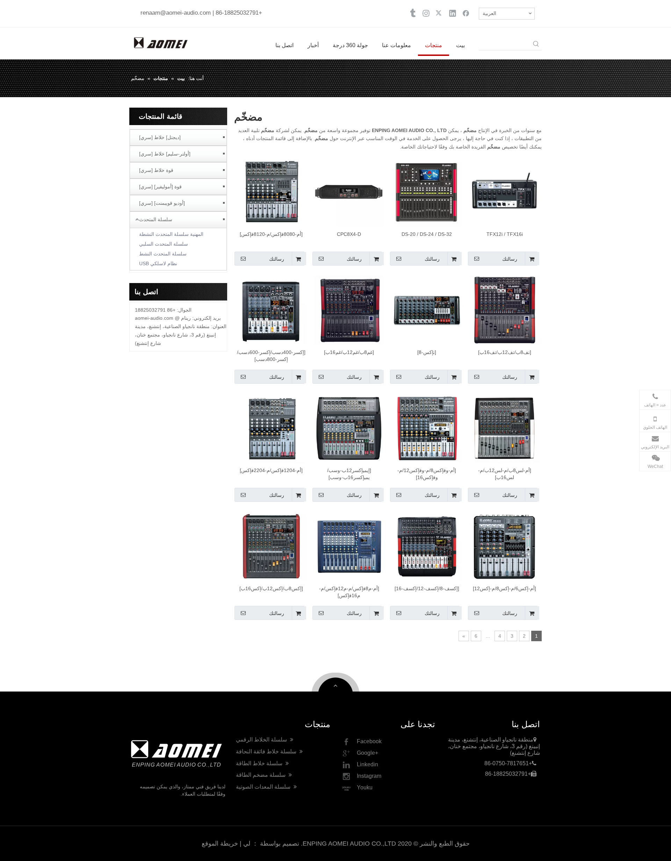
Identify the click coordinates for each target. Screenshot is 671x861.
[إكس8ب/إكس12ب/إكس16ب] (271, 588)
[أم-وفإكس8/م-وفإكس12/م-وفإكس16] (426, 474)
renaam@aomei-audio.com (175, 12)
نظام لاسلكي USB (158, 263)
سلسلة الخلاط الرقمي (262, 740)
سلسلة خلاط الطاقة (260, 763)
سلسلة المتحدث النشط (163, 253)
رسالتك (509, 259)
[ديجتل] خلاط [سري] (160, 137)
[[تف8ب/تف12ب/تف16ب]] (504, 309)
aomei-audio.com (154, 318)
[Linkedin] (452, 13)
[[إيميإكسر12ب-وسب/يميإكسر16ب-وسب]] (349, 427)
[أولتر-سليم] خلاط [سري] (164, 154)
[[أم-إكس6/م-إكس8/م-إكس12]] (504, 546)
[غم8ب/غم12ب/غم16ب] (349, 352)
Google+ (367, 753)
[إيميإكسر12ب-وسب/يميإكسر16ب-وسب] (349, 474)
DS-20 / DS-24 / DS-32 (427, 234)
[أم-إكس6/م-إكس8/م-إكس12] (504, 588)
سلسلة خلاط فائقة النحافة (267, 751)
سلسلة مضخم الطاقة (261, 775)
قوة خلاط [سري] (156, 170)
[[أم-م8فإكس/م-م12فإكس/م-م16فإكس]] (349, 546)
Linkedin (367, 764)
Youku (365, 787)
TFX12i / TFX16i (504, 234)
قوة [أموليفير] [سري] (160, 186)
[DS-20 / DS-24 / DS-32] (427, 191)
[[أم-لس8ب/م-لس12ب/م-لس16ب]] (504, 427)
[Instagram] (426, 13)
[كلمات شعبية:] (536, 44)
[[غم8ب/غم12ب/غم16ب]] (349, 309)
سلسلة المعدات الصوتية (264, 787)
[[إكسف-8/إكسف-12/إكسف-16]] (427, 546)
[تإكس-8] (426, 352)
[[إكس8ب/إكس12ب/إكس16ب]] (271, 546)
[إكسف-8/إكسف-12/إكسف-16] (427, 588)
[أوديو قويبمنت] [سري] (162, 203)
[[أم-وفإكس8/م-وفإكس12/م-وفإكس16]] (427, 427)
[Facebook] (465, 13)
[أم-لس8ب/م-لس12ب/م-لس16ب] (504, 474)
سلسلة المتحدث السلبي (163, 244)
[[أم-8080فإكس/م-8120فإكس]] (271, 191)
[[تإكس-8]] (427, 309)
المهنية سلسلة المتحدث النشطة (171, 234)
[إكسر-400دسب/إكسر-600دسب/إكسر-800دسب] (271, 355)
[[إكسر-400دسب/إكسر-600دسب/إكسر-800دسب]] (271, 309)
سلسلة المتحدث (155, 219)
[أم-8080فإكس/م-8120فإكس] (271, 234)
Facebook (369, 741)
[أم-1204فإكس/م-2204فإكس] (271, 470)
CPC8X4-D (349, 234)
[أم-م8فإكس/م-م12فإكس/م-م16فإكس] (349, 592)
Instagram (369, 776)
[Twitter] (439, 13)
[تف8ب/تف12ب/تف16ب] (504, 352)
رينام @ (183, 318)
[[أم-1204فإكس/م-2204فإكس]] (271, 427)
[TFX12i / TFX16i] (504, 191)
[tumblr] (412, 13)
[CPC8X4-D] (349, 191)
